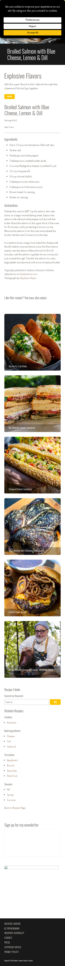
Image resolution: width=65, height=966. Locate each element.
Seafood (11, 746)
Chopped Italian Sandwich (32, 465)
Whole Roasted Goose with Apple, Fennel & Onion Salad (32, 649)
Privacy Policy (11, 952)
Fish (9, 741)
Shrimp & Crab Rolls (32, 342)
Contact (8, 937)
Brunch (10, 765)
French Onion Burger (32, 588)
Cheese (10, 736)
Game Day (12, 770)
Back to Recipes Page (14, 807)
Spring (10, 794)
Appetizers (12, 760)
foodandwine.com (28, 274)
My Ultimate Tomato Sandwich (32, 403)
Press (7, 942)
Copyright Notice (12, 947)
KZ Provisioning (12, 928)
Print (9, 96)
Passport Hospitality (14, 933)
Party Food (12, 775)
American (11, 722)
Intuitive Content (12, 923)
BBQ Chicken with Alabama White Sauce (32, 526)
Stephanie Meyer (28, 278)
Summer (11, 800)
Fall (8, 789)
